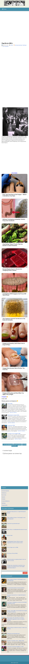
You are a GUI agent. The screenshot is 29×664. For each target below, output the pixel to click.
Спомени (3, 498)
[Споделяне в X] (4, 398)
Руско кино (4, 494)
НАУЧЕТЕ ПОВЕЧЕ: (13, 412)
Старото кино (15, 662)
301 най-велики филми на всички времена (15, 587)
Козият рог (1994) (11, 425)
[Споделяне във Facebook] (6, 398)
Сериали (3, 496)
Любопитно (4, 492)
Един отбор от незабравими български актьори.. (17, 529)
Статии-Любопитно (6, 501)
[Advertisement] (14, 27)
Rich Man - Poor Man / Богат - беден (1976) (15, 640)
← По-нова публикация (7, 444)
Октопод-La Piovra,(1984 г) (12, 553)
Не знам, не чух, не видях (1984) (14, 433)
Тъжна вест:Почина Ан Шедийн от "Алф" (15, 646)
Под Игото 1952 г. (7, 43)
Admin (11, 45)
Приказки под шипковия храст (13, 523)
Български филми (18, 45)
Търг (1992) (10, 403)
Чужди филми (4, 505)
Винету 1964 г (10, 535)
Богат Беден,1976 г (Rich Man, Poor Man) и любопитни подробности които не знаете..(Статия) (16, 619)
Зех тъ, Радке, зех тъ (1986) (12, 547)
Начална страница (17, 444)
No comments (5, 46)
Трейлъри (24, 45)
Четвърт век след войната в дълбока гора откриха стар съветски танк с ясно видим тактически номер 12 (16, 566)
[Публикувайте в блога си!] (3, 398)
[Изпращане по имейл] (2, 398)
